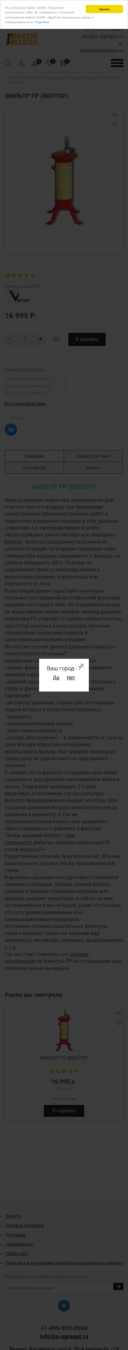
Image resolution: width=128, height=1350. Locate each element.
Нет (71, 678)
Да (56, 678)
